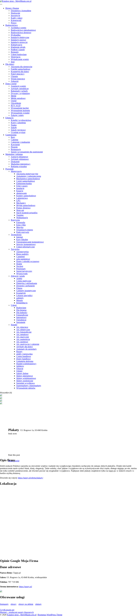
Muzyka (19, 227)
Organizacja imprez (24, 230)
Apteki (19, 278)
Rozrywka (15, 220)
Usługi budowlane (19, 54)
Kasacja (19, 191)
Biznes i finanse (12, 8)
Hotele (19, 264)
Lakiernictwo (22, 198)
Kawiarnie (15, 144)
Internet (19, 237)
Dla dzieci (9, 64)
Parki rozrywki (22, 232)
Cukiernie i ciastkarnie (20, 142)
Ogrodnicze (21, 320)
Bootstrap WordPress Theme (50, 615)
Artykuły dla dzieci (24, 346)
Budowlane (21, 308)
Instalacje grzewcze (19, 42)
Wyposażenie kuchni (20, 108)
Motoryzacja (16, 171)
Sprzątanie (20, 322)
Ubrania (14, 76)
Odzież (19, 371)
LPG (18, 200)
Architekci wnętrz (18, 28)
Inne (13, 62)
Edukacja (9, 118)
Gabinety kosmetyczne (26, 290)
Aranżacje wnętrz (18, 86)
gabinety (20, 298)
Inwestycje (15, 15)
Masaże (19, 300)
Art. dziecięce (22, 327)
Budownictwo (11, 25)
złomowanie (21, 193)
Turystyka (15, 249)
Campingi (20, 256)
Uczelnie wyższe (18, 132)
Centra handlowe (23, 356)
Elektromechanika (24, 183)
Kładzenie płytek (18, 47)
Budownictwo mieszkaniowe (23, 30)
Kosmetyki (21, 293)
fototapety (4, 604)
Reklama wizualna (19, 166)
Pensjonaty (21, 269)
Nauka (14, 125)
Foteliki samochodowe (20, 69)
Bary (13, 137)
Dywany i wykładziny (20, 93)
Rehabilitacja (21, 303)
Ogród (13, 101)
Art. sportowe (22, 342)
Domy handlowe (23, 359)
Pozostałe (9, 169)
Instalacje (20, 188)
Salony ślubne (22, 373)
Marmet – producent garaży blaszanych (17, 612)
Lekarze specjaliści (24, 295)
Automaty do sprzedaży (26, 349)
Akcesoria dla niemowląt (21, 66)
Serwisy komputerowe (26, 244)
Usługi (14, 305)
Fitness (19, 288)
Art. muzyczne (22, 337)
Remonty (15, 52)
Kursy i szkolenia (18, 122)
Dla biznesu (21, 310)
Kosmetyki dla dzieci (20, 71)
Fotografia (20, 222)
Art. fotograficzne (23, 332)
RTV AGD (15, 105)
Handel (14, 325)
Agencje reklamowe (19, 157)
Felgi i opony (22, 186)
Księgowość (16, 20)
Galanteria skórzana (24, 361)
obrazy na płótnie (25, 604)
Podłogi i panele (18, 49)
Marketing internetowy (20, 164)
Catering (14, 140)
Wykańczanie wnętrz (20, 59)
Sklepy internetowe (24, 376)
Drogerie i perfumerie (25, 286)
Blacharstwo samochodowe (28, 178)
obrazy (13, 604)
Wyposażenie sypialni (20, 113)
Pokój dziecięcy (17, 74)
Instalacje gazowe (18, 40)
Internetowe (21, 317)
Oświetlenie (16, 103)
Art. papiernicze (23, 339)
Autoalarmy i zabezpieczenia (28, 176)
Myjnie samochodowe (25, 205)
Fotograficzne (22, 315)
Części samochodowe (25, 181)
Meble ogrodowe (18, 98)
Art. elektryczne (23, 329)
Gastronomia (10, 135)
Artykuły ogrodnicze (20, 88)
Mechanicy (21, 203)
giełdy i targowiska (24, 354)
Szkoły (14, 127)
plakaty (38, 604)
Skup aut (20, 210)
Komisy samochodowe (26, 196)
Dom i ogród (10, 84)
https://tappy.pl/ (25, 586)
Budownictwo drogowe (21, 32)
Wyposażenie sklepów (25, 388)
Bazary (19, 351)
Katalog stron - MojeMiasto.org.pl (21, 615)
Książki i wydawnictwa (21, 120)
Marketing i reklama (14, 154)
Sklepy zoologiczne (24, 381)
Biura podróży (22, 254)
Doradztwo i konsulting (21, 10)
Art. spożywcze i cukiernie (27, 344)
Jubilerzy (20, 366)
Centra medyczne (23, 281)
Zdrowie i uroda (18, 276)
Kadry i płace (16, 18)
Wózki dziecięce (18, 79)
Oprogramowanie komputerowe (30, 242)
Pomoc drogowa (23, 208)
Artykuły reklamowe (20, 159)
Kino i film (21, 225)
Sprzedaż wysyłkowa (25, 383)
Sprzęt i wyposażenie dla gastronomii (27, 152)
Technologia (16, 234)
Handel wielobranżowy (26, 364)
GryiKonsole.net (7, 610)
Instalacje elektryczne (20, 37)
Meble (13, 96)
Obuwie (19, 368)
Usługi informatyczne (25, 247)
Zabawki (14, 81)
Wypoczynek (22, 273)
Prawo (13, 23)
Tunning (19, 215)
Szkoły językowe (18, 130)
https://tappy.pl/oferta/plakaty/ (30, 478)
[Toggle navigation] (1, 4)
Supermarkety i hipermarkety (28, 385)
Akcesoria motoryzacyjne (27, 174)
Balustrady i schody (19, 91)
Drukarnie (15, 161)
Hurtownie (15, 13)
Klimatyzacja (16, 45)
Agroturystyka (22, 252)
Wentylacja (15, 57)
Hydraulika (15, 35)
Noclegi (19, 266)
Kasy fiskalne (22, 239)
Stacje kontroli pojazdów (27, 213)
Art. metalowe (22, 334)
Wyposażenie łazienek (20, 110)
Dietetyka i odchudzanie (26, 283)
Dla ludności (21, 312)
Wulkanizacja (22, 217)
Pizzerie (14, 147)
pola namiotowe (23, 259)
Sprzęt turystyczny (24, 271)
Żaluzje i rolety (17, 115)
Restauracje (16, 149)
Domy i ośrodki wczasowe (27, 261)
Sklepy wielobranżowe (26, 378)
